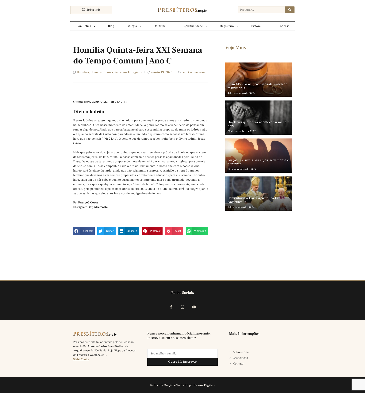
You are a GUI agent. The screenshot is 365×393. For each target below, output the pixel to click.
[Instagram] (182, 307)
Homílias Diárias (101, 72)
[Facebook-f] (171, 307)
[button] (84, 231)
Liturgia (131, 26)
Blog (111, 26)
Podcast (284, 26)
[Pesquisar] (289, 9)
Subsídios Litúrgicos (128, 72)
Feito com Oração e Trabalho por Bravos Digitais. (182, 385)
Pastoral (256, 26)
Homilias (83, 72)
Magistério (227, 26)
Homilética (83, 26)
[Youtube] (194, 307)
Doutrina (160, 26)
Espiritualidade (192, 26)
